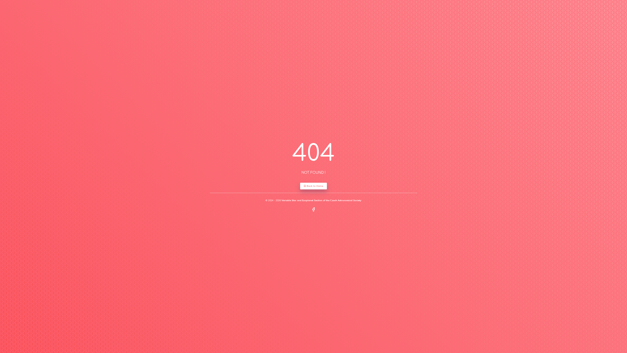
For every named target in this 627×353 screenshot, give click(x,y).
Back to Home (314, 186)
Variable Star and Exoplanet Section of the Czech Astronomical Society (321, 200)
